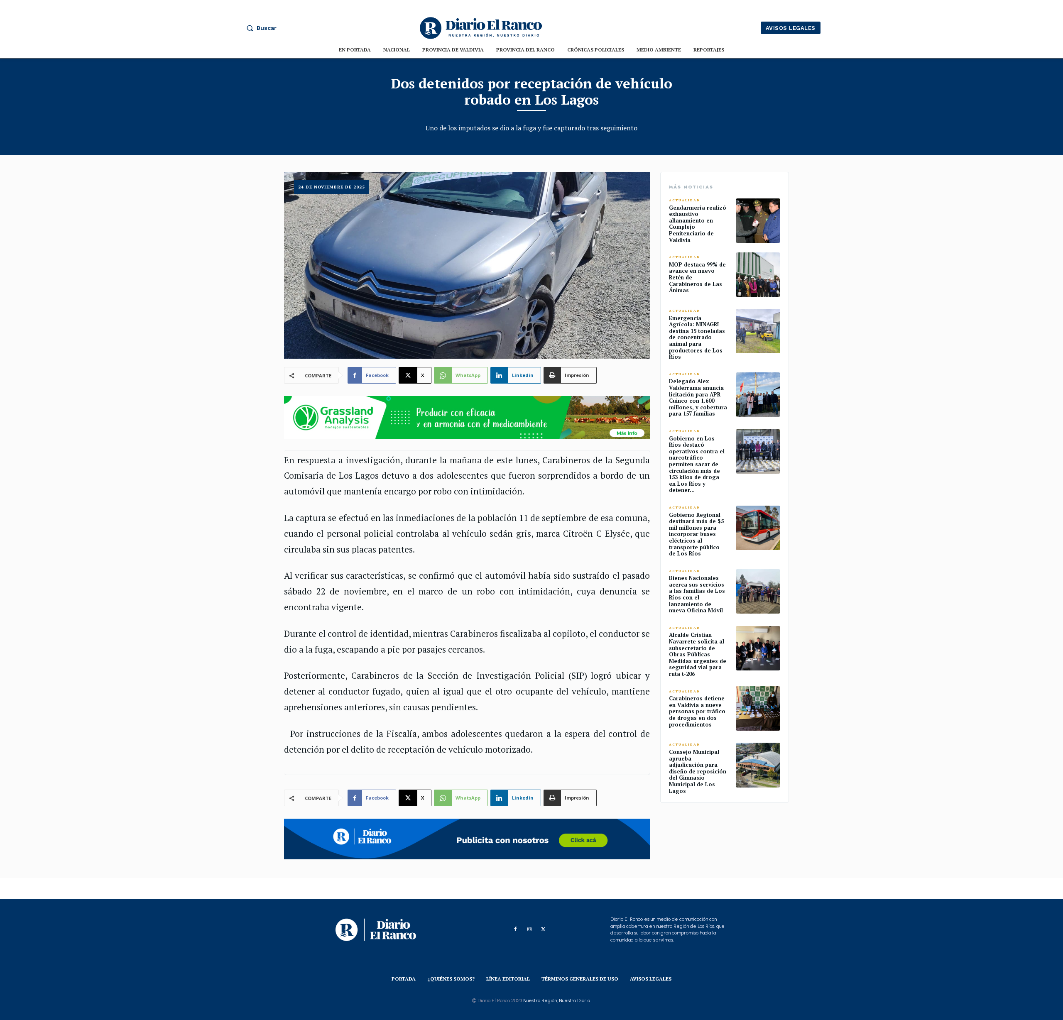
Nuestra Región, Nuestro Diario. (557, 1000)
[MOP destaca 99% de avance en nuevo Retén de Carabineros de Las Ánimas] (758, 274)
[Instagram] (529, 929)
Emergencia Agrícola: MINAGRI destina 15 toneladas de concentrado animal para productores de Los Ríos (697, 337)
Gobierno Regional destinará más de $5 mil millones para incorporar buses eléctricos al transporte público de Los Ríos (696, 534)
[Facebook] (515, 929)
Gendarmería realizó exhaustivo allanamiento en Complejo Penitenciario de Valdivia (697, 224)
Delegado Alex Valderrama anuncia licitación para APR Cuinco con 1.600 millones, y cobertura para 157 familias (698, 397)
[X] (544, 929)
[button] (259, 28)
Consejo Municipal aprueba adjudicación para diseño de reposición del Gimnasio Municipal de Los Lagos (697, 771)
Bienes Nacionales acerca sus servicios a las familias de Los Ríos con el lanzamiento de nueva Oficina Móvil (697, 594)
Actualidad (684, 200)
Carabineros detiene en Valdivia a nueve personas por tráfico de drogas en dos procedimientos (697, 711)
